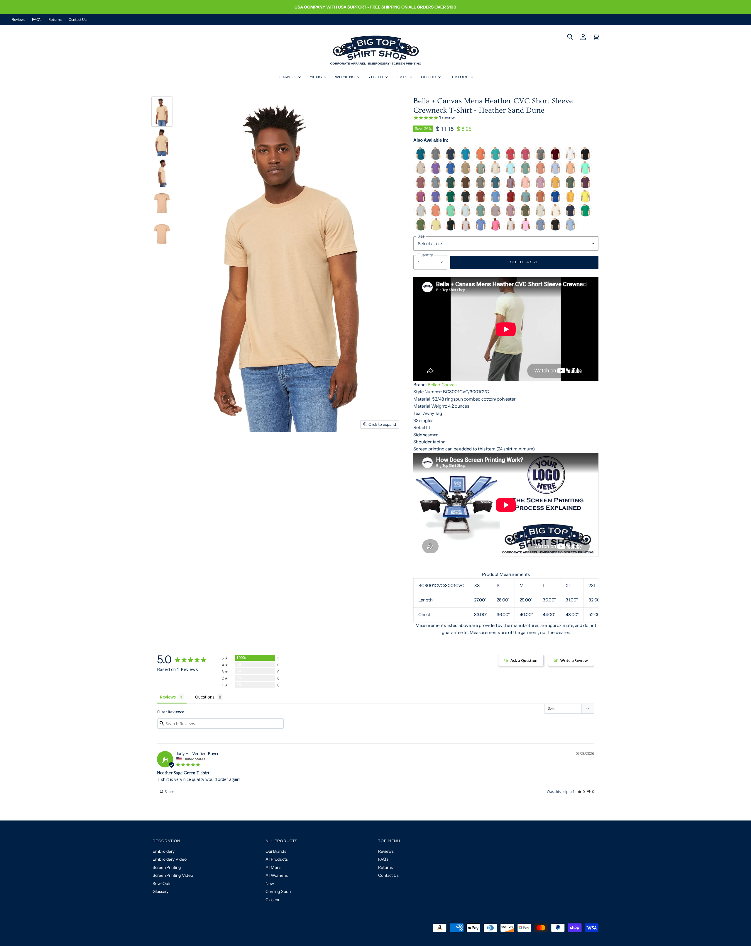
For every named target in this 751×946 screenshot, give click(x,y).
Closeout (273, 899)
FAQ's (36, 20)
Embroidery (164, 851)
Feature (459, 77)
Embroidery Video (170, 859)
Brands (288, 77)
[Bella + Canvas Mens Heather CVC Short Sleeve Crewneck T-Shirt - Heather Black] (555, 229)
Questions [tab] (204, 697)
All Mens (273, 867)
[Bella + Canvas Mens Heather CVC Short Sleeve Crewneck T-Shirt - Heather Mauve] (420, 187)
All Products (276, 859)
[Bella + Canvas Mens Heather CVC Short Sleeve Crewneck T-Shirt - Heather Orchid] (510, 215)
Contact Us (78, 20)
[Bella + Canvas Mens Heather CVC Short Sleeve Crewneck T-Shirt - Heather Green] (420, 229)
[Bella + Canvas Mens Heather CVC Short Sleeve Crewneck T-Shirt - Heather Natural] (555, 215)
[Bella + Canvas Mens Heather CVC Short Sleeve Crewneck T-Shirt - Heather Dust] (420, 172)
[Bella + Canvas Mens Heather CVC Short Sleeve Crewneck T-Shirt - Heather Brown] (465, 187)
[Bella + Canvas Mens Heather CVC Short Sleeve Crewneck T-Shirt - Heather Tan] (465, 172)
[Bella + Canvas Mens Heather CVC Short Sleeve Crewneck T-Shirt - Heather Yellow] (585, 201)
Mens (316, 77)
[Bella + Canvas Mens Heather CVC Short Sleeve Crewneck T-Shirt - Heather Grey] (435, 187)
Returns (54, 20)
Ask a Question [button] (523, 660)
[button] (581, 791)
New (269, 883)
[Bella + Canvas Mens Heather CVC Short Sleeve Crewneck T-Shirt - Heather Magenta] (420, 201)
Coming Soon (278, 891)
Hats (403, 77)
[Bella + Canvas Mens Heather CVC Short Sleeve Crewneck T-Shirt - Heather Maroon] (585, 187)
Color (429, 77)
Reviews (18, 20)
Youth (376, 77)
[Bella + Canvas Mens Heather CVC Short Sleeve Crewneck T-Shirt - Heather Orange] (480, 158)
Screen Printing (167, 867)
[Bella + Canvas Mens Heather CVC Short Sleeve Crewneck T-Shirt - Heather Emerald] (450, 229)
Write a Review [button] (574, 660)
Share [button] (169, 791)
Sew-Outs (162, 883)
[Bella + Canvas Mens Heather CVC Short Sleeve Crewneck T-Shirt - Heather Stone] (480, 187)
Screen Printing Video (173, 875)
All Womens (276, 875)
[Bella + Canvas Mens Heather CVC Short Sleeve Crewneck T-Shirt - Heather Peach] (570, 172)
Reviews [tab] (167, 697)
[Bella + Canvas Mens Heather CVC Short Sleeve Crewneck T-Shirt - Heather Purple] (510, 187)
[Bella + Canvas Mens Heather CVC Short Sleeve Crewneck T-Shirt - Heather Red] (510, 158)
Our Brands (275, 851)
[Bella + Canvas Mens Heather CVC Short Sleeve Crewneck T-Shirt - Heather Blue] (540, 229)
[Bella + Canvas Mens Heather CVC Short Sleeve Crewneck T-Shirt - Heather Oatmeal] (540, 215)
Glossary (160, 891)
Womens (345, 77)
